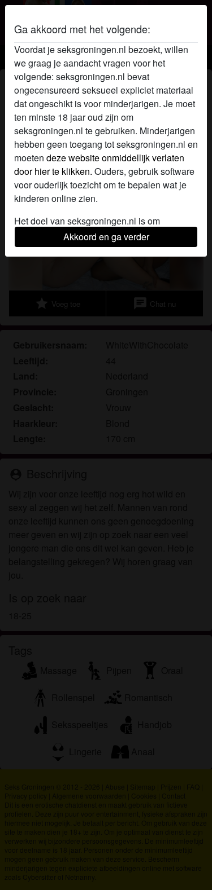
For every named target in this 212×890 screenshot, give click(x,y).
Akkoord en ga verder (106, 236)
